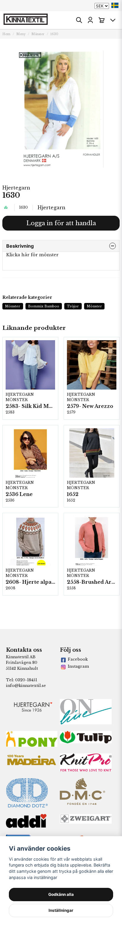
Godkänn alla (61, 894)
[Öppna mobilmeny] (112, 20)
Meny (20, 34)
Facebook (78, 659)
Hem (6, 34)
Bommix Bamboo (43, 306)
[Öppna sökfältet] (79, 20)
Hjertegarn (16, 188)
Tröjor (73, 306)
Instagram (78, 666)
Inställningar (61, 910)
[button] (114, 5)
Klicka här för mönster (32, 254)
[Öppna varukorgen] (101, 20)
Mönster (37, 34)
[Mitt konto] (90, 20)
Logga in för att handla (61, 223)
